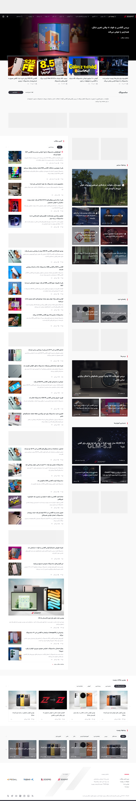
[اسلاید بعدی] (70, 314)
